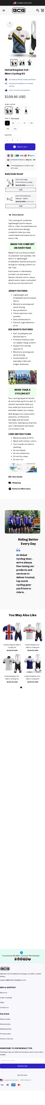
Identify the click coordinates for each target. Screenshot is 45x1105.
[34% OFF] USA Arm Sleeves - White (23, 197)
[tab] (21, 687)
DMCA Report (25, 1080)
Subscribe (22, 1066)
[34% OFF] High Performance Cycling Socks (24, 181)
